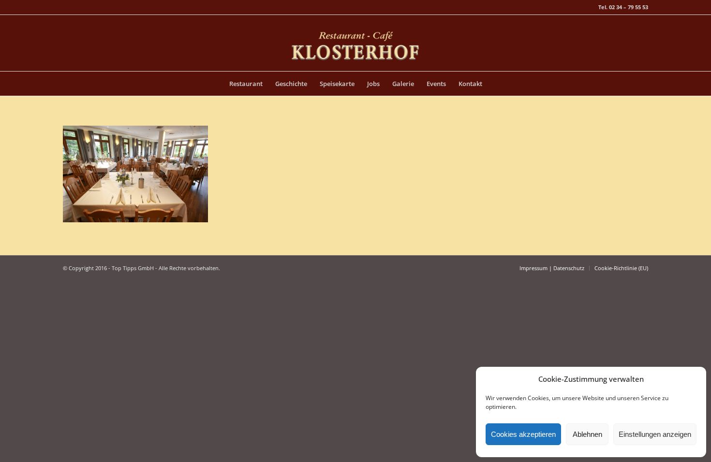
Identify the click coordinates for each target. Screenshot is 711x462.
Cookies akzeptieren (523, 434)
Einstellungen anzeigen (655, 434)
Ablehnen (587, 434)
